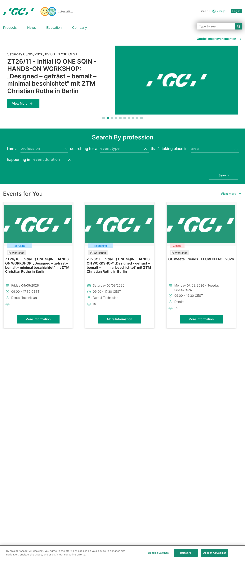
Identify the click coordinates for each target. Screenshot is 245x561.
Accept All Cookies (214, 552)
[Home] (38, 11)
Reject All (185, 552)
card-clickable (38, 287)
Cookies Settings (158, 552)
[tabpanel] (122, 82)
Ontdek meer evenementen (216, 39)
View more (228, 194)
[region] (122, 553)
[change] (221, 11)
